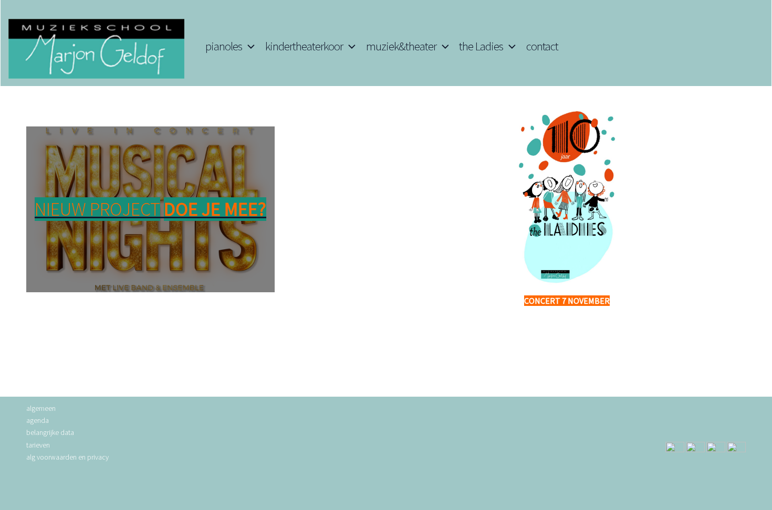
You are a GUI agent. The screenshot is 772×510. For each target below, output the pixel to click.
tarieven (38, 445)
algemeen (41, 408)
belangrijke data (50, 432)
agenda (37, 420)
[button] (248, 46)
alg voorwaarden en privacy (67, 457)
